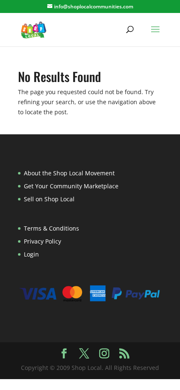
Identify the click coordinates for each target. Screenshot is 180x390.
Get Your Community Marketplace (71, 186)
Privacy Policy (42, 241)
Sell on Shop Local (49, 199)
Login (31, 254)
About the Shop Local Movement (69, 173)
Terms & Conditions (51, 228)
